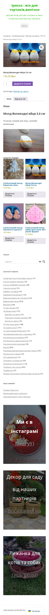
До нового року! (10, 327)
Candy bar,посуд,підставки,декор (17, 278)
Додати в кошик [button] (9, 194)
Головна (6, 36)
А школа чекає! (9, 288)
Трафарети (8, 370)
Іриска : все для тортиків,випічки (24, 7)
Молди (6, 347)
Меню (24, 26)
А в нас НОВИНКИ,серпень (14, 285)
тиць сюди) (24, 574)
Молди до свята (32, 36)
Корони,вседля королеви (14, 344)
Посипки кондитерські (13, 364)
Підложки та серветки (12, 360)
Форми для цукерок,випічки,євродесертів (21, 373)
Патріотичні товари (12, 354)
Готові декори (9, 308)
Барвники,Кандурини (12, 295)
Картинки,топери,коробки (16, 318)
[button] (41, 47)
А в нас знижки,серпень (13, 281)
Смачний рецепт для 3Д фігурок (17, 396)
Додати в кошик (22, 83)
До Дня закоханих (11, 324)
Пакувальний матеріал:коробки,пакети (20, 350)
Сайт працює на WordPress (14, 610)
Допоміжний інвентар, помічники (17, 334)
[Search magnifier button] (44, 262)
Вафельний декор (11, 301)
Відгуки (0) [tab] (20, 99)
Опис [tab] (9, 99)
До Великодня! (18, 36)
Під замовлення (10, 357)
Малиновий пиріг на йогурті (15, 393)
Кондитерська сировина (14, 337)
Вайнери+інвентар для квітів (15, 298)
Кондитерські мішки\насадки (16, 341)
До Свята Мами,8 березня (14, 331)
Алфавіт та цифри (11, 291)
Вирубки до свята (12, 314)
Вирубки (7, 304)
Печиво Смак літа (11, 390)
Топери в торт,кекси (12, 367)
